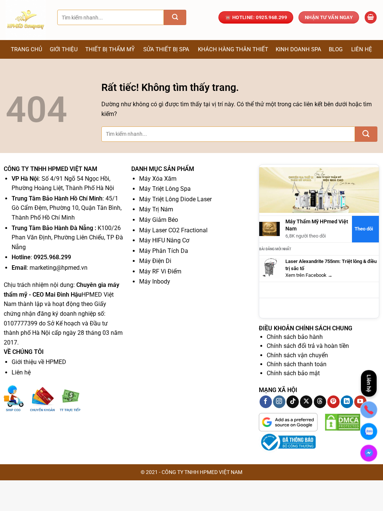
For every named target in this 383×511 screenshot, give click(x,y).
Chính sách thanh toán (297, 364)
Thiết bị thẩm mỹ (110, 49)
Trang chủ (26, 49)
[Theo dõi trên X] (306, 401)
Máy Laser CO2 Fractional (173, 230)
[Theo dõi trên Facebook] (266, 401)
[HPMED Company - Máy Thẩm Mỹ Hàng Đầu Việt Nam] (26, 20)
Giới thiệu (64, 49)
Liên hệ (361, 49)
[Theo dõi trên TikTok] (293, 401)
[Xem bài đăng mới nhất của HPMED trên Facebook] (269, 268)
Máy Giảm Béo (158, 219)
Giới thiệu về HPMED (39, 361)
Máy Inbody (154, 281)
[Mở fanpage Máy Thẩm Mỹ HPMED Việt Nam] (319, 190)
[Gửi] (175, 17)
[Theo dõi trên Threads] (320, 401)
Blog (336, 49)
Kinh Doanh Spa (298, 49)
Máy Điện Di (155, 260)
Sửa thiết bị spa (166, 49)
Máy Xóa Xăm (158, 178)
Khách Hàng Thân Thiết (233, 49)
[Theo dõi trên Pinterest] (333, 401)
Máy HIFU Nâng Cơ (164, 240)
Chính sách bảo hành (295, 336)
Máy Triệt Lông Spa (165, 188)
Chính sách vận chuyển (297, 355)
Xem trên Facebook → (309, 275)
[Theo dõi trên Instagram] (279, 401)
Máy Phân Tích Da (163, 250)
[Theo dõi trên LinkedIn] (347, 401)
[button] (371, 17)
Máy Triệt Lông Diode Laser (175, 199)
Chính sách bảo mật (293, 373)
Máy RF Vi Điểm (160, 271)
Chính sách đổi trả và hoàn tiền (308, 345)
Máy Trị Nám (156, 209)
